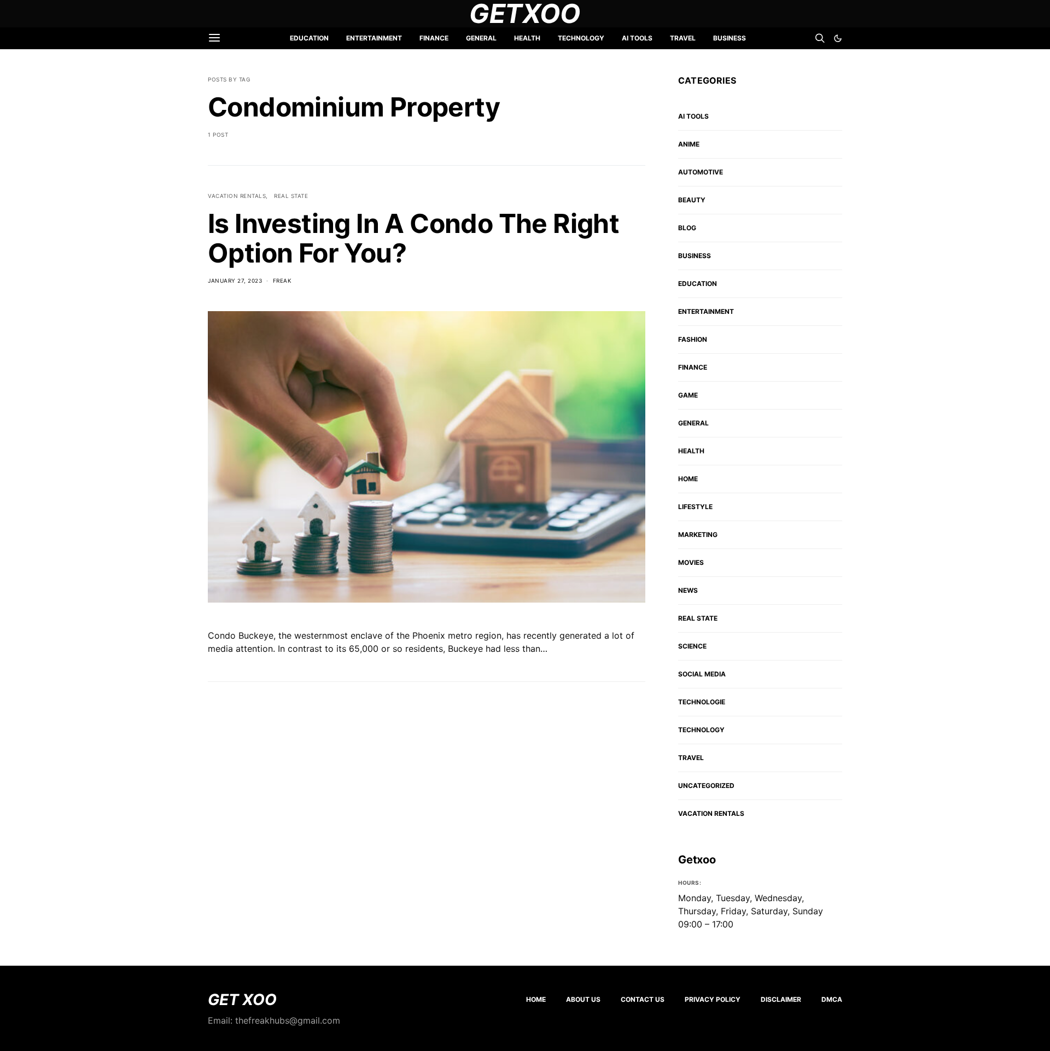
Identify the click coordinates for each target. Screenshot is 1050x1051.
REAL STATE (291, 195)
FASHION (692, 339)
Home (536, 999)
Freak (282, 280)
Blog (687, 228)
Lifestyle (695, 507)
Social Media (702, 674)
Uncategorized (706, 785)
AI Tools (637, 38)
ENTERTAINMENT (374, 38)
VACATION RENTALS (237, 195)
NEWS (688, 590)
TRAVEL (683, 38)
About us (583, 999)
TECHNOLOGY (581, 38)
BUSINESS (729, 38)
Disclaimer (781, 999)
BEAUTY (691, 200)
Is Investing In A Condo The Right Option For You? (413, 238)
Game (688, 395)
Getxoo (697, 859)
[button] (837, 38)
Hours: (689, 882)
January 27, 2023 (235, 280)
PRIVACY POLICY (712, 999)
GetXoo (525, 14)
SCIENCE (692, 646)
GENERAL (481, 38)
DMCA (831, 999)
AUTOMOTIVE (700, 172)
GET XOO (242, 999)
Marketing (698, 534)
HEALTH (527, 38)
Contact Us (642, 999)
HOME (688, 479)
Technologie (701, 702)
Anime (688, 144)
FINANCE (433, 38)
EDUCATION (309, 38)
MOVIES (691, 562)
